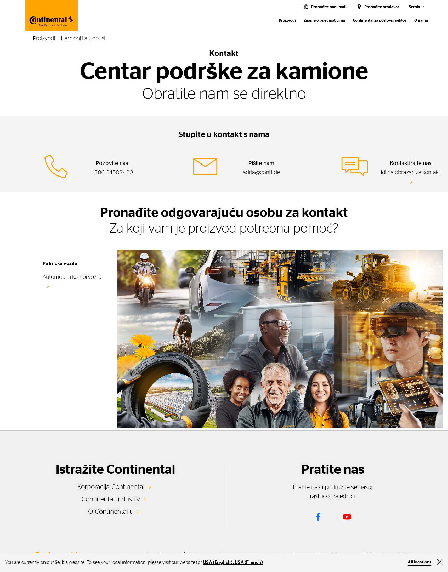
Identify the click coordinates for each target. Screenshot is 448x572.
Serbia (414, 7)
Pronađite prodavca (381, 7)
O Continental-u (110, 511)
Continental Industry (111, 499)
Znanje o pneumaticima (324, 20)
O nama (421, 20)
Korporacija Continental (111, 487)
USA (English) (217, 562)
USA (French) (249, 562)
